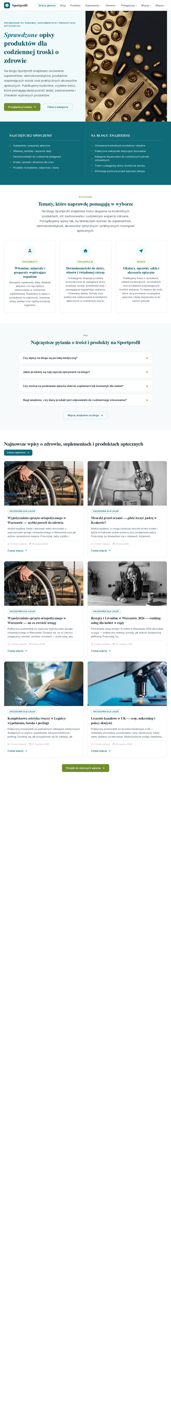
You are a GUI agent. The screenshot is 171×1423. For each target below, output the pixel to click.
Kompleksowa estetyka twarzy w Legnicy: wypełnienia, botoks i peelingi (37, 720)
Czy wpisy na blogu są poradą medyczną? (50, 358)
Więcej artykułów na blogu (83, 415)
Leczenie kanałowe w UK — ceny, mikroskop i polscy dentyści (123, 720)
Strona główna (47, 5)
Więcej (145, 5)
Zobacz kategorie (57, 107)
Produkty (75, 5)
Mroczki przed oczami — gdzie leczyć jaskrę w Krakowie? (124, 520)
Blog (62, 5)
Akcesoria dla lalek (22, 511)
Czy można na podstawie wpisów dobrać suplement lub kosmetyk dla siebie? (73, 386)
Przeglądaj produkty (20, 107)
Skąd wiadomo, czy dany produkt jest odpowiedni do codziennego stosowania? (75, 400)
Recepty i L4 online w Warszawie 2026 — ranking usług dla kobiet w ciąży (126, 620)
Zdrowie (110, 5)
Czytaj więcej (15, 550)
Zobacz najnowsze (16, 452)
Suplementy (92, 5)
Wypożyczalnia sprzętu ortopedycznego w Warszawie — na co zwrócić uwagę (37, 620)
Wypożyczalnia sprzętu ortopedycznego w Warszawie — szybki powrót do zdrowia (37, 520)
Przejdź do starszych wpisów (83, 768)
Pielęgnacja (128, 5)
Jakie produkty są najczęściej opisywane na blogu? (56, 372)
